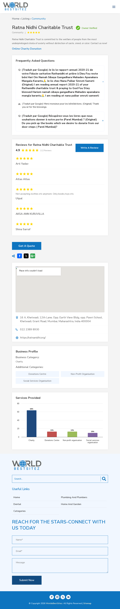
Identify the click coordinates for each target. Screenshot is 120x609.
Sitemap (87, 603)
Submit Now (26, 580)
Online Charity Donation (26, 48)
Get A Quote (26, 246)
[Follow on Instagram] (57, 597)
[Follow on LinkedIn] (68, 597)
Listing (26, 18)
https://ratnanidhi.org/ (33, 337)
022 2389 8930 (29, 329)
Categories (19, 511)
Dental (17, 504)
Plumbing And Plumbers (74, 497)
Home (15, 18)
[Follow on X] (63, 597)
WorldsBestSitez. (54, 603)
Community (39, 18)
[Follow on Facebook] (51, 597)
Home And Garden (71, 504)
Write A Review (89, 147)
